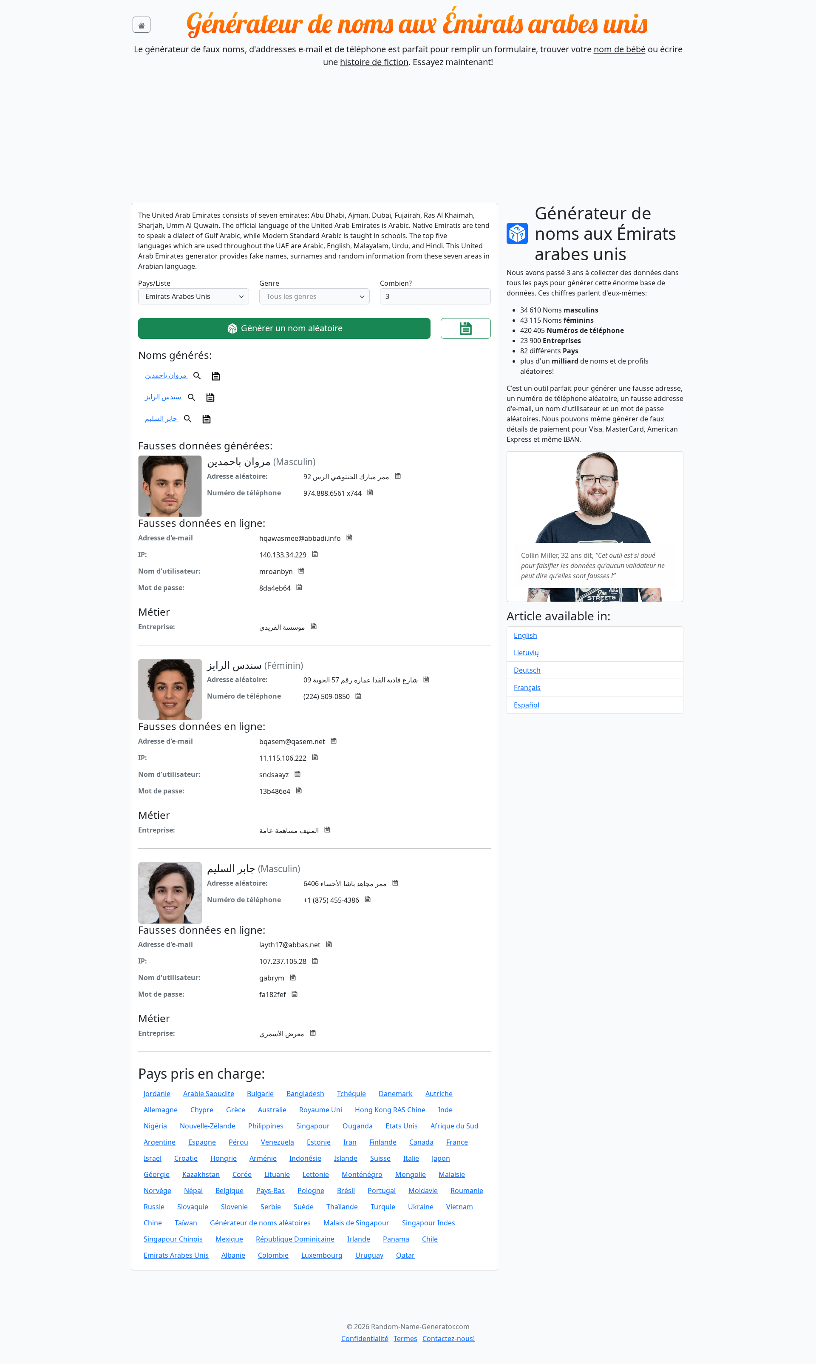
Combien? (396, 283)
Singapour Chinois (173, 1239)
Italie (411, 1158)
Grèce (235, 1109)
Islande (345, 1158)
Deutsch (527, 670)
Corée (242, 1174)
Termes (405, 1338)
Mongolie (410, 1174)
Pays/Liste (154, 283)
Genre (269, 283)
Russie (154, 1206)
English (525, 635)
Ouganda (358, 1126)
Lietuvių (526, 652)
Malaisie (452, 1174)
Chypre (201, 1109)
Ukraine (421, 1206)
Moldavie (423, 1190)
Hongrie (223, 1158)
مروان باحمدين (166, 375)
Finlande (383, 1142)
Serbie (271, 1206)
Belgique (229, 1190)
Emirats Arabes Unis (176, 1255)
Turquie (383, 1206)
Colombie (273, 1255)
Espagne (202, 1142)
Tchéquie (351, 1093)
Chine (153, 1223)
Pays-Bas (270, 1190)
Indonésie (305, 1158)
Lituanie (277, 1174)
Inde (445, 1109)
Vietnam (459, 1206)
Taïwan (186, 1223)
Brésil (346, 1190)
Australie (272, 1109)
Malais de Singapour (356, 1223)
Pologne (311, 1190)
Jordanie (157, 1093)
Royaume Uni (320, 1109)
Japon (441, 1158)
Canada (421, 1142)
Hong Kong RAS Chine (390, 1109)
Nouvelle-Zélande (207, 1126)
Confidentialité (364, 1338)
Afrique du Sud (455, 1126)
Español (526, 705)
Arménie (263, 1158)
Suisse (380, 1158)
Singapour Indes (428, 1223)
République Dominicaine (295, 1239)
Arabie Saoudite (208, 1093)
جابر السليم (162, 418)
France (457, 1142)
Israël (153, 1158)
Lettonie (316, 1174)
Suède (304, 1206)
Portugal (382, 1190)
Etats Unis (401, 1126)
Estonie (319, 1142)
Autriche (439, 1093)
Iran (350, 1142)
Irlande (358, 1239)
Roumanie (466, 1190)
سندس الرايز (164, 396)
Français (527, 687)
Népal (193, 1190)
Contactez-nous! (448, 1338)
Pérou (238, 1142)
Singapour (313, 1126)
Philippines (265, 1126)
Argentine (160, 1142)
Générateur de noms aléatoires (260, 1223)
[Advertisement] (408, 139)
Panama (396, 1239)
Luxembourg (322, 1255)
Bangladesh (305, 1093)
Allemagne (161, 1109)
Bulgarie (260, 1093)
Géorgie (157, 1174)
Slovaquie (192, 1206)
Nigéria (155, 1126)
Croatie (186, 1158)
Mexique (229, 1239)
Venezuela (277, 1142)
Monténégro (362, 1174)
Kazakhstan (201, 1174)
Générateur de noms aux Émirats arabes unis (417, 23)
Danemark (396, 1093)
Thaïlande (342, 1206)
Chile (430, 1239)
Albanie (233, 1255)
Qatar (405, 1255)
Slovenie (234, 1206)
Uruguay (369, 1255)
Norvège (157, 1190)
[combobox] (193, 296)
